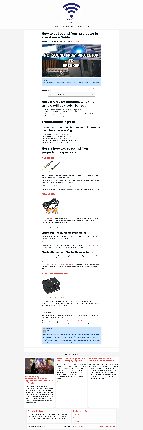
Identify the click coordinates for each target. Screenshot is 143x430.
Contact (76, 418)
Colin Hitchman (75, 41)
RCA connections (47, 218)
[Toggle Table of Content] (91, 94)
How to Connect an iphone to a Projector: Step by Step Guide (71, 360)
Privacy (102, 426)
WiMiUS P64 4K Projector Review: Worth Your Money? (102, 360)
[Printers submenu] (68, 26)
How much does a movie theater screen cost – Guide (40, 350)
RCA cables (49, 194)
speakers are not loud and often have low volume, (81, 321)
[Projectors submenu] (60, 26)
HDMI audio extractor (55, 273)
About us (76, 414)
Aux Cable (48, 158)
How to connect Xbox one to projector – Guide (104, 350)
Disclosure (112, 426)
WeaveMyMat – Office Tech (39, 426)
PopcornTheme (78, 427)
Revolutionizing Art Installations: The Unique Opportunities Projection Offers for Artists (39, 379)
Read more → (29, 406)
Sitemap (76, 421)
